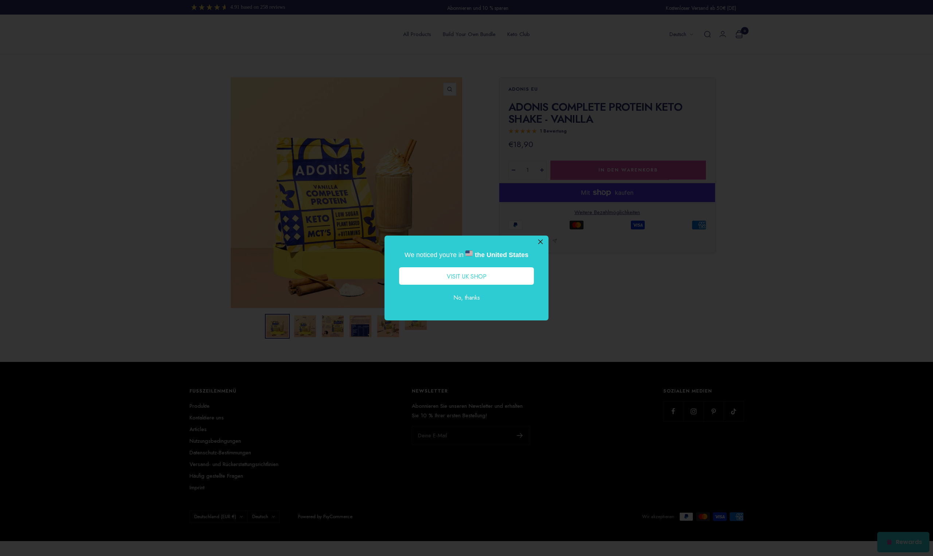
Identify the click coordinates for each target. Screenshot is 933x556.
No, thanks (466, 297)
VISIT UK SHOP (467, 276)
